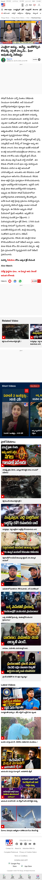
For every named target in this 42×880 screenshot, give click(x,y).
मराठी (22, 1)
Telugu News (5, 18)
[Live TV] (34, 5)
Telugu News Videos (17, 18)
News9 (3, 1)
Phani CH (9, 59)
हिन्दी (9, 1)
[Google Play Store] (15, 865)
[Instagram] (25, 844)
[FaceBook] (17, 844)
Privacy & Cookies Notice (28, 852)
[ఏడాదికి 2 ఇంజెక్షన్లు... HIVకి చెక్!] (15, 412)
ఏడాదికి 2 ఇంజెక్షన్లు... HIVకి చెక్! (13, 433)
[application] (21, 32)
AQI (30, 5)
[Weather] (26, 5)
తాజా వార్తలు (8, 9)
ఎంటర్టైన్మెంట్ (16, 9)
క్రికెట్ (23, 9)
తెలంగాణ (35, 9)
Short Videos (9, 386)
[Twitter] (21, 844)
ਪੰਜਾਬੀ (38, 1)
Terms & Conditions (21, 856)
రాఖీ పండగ (6, 13)
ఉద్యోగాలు (20, 13)
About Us (18, 848)
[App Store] (27, 867)
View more (33, 386)
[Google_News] (15, 281)
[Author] (3, 60)
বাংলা (33, 1)
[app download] (22, 5)
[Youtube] (9, 281)
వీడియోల (11, 260)
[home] (2, 9)
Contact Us (9, 848)
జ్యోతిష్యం (28, 13)
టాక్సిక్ (13, 13)
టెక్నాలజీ (35, 13)
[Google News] (34, 844)
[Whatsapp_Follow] (20, 281)
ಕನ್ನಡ (15, 1)
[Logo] (3, 5)
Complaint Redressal (11, 852)
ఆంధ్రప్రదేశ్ (28, 9)
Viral (27, 18)
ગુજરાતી (27, 1)
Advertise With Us (29, 848)
